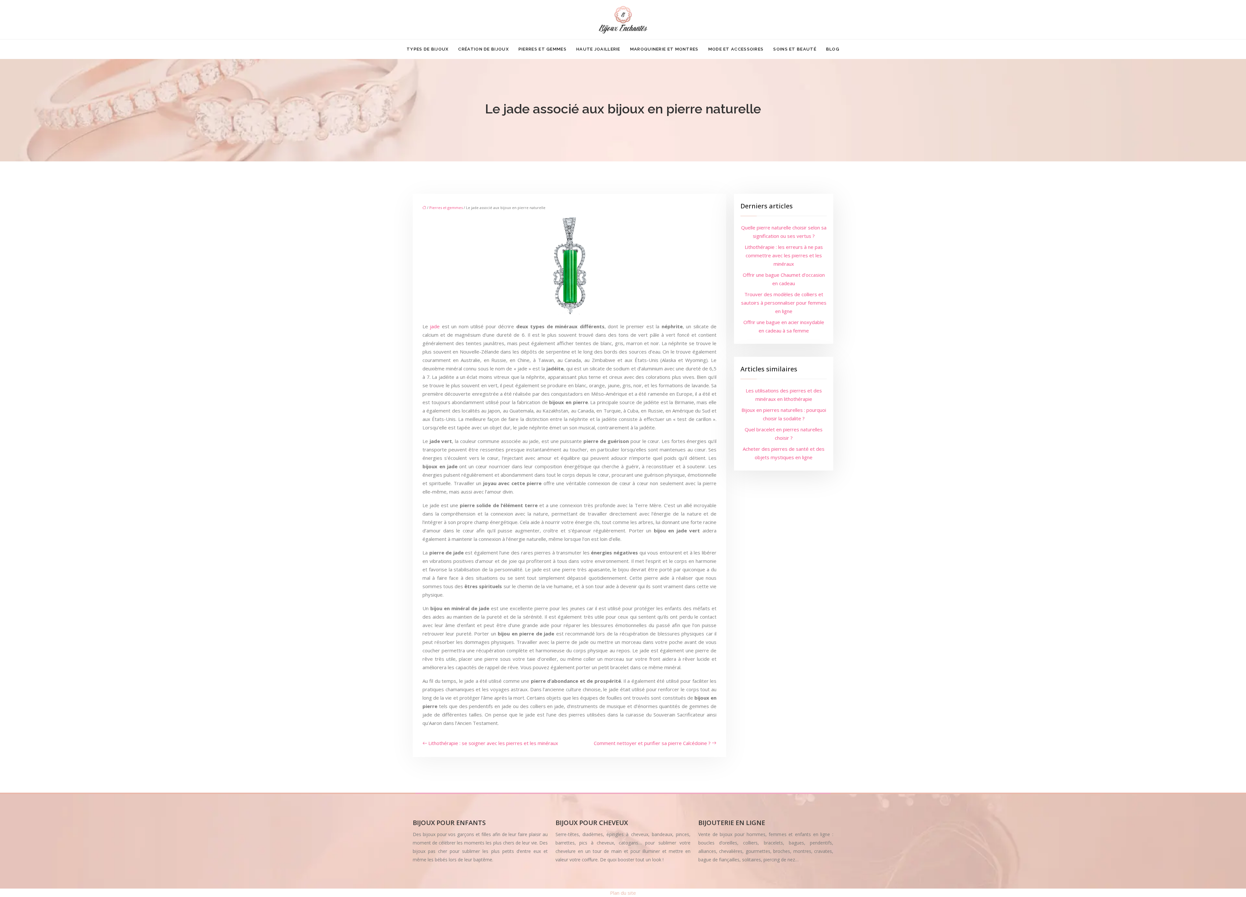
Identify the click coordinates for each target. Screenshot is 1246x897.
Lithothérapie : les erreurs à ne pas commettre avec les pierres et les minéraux (784, 255)
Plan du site (623, 893)
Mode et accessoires (736, 49)
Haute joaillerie (598, 49)
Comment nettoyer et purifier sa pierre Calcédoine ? (652, 743)
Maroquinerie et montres (664, 49)
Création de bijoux (483, 49)
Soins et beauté (794, 49)
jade (435, 326)
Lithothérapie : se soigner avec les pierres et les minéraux (493, 743)
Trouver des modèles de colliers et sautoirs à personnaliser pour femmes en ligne (783, 302)
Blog (832, 49)
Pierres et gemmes (543, 49)
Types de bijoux (428, 49)
